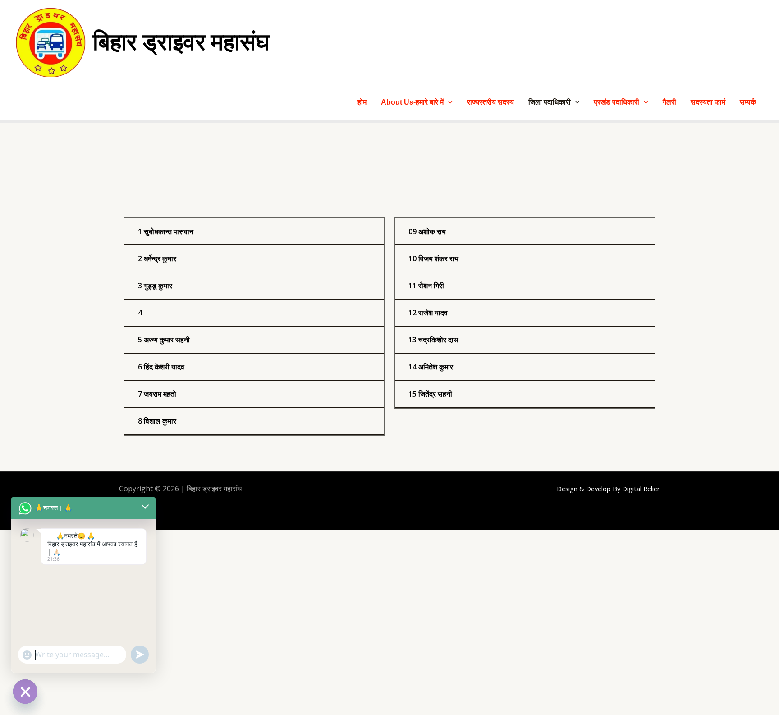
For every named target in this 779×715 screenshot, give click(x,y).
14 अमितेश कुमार (430, 367)
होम (362, 102)
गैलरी (669, 102)
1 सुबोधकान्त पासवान (165, 231)
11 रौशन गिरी (426, 286)
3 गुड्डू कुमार (155, 286)
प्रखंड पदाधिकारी (616, 102)
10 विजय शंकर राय (433, 258)
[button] (448, 102)
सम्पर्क (748, 102)
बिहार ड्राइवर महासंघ (181, 41)
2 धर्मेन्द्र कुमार (157, 258)
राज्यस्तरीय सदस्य (490, 102)
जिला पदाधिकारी (549, 102)
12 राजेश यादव (428, 313)
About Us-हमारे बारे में (412, 102)
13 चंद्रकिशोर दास (433, 340)
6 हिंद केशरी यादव (161, 367)
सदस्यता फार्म (708, 102)
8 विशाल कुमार (157, 421)
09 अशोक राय (427, 231)
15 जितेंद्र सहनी (430, 394)
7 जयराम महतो (157, 394)
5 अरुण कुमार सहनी (164, 340)
